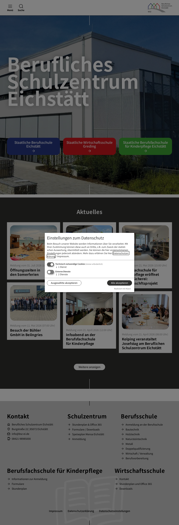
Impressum (63, 256)
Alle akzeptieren (119, 282)
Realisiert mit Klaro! (122, 288)
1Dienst (61, 267)
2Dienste (61, 274)
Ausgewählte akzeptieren (64, 282)
